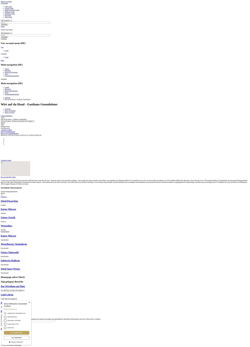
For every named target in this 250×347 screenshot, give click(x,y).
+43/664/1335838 (6, 130)
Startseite (7, 98)
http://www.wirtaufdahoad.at (9, 133)
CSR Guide (8, 7)
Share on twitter (9, 112)
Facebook (8, 109)
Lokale (7, 69)
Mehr (2, 60)
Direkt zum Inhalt (6, 1)
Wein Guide (8, 17)
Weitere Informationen (10, 309)
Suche (3, 26)
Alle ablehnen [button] (17, 338)
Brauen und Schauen (11, 72)
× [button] (29, 302)
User (2, 47)
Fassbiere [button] (4, 197)
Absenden (4, 24)
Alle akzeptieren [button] (16, 333)
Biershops (8, 70)
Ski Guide (8, 15)
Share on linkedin (10, 111)
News (6, 74)
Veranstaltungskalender (12, 76)
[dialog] (16, 322)
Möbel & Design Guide (12, 10)
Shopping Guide (10, 14)
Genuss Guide (9, 8)
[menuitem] (127, 7)
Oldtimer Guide (9, 12)
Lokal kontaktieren (6, 116)
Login (6, 50)
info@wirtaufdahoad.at (8, 132)
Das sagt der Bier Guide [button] (8, 177)
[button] (16, 342)
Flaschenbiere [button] (5, 231)
